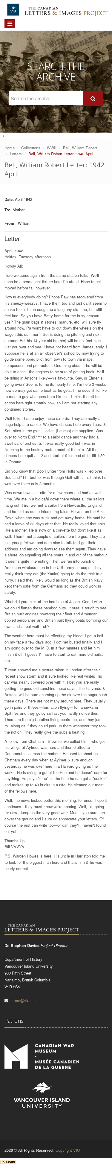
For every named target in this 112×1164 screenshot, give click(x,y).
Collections (30, 148)
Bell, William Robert (80, 148)
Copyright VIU (68, 1150)
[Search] (93, 98)
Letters (16, 154)
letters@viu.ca (22, 1000)
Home (9, 148)
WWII (51, 148)
